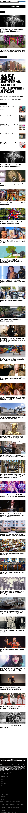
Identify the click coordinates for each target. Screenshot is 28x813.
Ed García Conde (3, 32)
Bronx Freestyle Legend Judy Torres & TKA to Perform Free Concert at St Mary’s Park (12, 669)
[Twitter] (4, 773)
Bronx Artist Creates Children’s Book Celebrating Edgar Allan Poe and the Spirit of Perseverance (12, 261)
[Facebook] (1, 773)
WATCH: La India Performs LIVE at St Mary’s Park (12, 650)
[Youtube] (7, 773)
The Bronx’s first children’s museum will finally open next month (12, 203)
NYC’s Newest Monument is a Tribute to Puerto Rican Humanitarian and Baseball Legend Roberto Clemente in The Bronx (12, 476)
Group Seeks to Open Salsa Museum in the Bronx (11, 301)
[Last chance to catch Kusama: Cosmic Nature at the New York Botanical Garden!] (12, 214)
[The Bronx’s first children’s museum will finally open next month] (12, 195)
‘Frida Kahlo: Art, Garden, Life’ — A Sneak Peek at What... (8, 107)
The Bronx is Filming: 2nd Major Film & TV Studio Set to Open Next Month (11, 418)
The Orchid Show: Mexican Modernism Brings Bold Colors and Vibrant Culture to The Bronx (12, 51)
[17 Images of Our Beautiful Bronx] (22, 136)
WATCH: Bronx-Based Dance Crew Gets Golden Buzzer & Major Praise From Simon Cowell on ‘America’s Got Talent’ (12, 398)
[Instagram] (10, 773)
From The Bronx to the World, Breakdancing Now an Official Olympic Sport (12, 359)
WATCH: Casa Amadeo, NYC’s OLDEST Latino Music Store (12, 572)
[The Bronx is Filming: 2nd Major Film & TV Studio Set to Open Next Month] (12, 409)
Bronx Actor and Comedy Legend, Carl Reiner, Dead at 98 (12, 378)
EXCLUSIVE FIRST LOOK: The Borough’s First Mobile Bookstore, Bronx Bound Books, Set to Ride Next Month (12, 340)
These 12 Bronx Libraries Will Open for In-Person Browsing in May (11, 320)
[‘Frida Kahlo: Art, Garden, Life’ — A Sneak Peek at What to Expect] (22, 109)
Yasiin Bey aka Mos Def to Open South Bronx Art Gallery (12, 631)
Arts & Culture (3, 28)
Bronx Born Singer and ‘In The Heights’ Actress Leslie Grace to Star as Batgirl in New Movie (12, 281)
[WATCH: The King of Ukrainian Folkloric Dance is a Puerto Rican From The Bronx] (12, 699)
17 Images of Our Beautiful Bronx (7, 133)
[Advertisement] (14, 744)
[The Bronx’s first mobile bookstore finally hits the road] (12, 233)
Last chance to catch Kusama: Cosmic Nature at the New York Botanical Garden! (12, 222)
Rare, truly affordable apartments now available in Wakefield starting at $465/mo (12, 83)
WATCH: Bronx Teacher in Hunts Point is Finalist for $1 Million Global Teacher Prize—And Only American (12, 515)
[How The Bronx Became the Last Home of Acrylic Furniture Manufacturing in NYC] (12, 603)
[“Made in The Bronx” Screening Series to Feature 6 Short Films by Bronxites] (22, 127)
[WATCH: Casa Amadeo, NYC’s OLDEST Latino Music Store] (12, 564)
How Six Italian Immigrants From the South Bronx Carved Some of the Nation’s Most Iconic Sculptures (12, 592)
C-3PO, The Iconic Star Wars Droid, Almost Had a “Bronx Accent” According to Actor (11, 437)
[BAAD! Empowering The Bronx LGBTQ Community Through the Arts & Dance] (12, 680)
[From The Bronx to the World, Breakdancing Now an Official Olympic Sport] (12, 351)
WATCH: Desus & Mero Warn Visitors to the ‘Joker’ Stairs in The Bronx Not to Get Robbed (12, 456)
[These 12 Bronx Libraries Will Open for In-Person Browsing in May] (12, 312)
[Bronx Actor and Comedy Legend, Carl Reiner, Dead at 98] (12, 370)
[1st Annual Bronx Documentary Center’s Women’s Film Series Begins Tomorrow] (22, 145)
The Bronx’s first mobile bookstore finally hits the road (12, 241)
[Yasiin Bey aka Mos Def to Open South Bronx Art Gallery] (12, 623)
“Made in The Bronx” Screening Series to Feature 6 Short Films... (9, 125)
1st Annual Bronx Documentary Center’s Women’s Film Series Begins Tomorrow (8, 143)
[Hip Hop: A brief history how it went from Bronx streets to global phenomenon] (12, 21)
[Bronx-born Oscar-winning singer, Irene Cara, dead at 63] (12, 176)
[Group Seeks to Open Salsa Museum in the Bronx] (12, 293)
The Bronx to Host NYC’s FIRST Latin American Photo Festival (12, 726)
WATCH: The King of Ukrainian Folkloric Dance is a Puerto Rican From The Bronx (12, 707)
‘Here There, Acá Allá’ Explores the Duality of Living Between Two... (8, 116)
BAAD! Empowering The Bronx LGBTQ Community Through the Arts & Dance (10, 688)
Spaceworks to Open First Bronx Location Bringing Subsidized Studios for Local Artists (12, 534)
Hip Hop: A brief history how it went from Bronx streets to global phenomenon (11, 30)
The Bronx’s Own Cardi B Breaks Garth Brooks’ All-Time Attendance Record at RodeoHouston (12, 495)
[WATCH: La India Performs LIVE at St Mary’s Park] (12, 642)
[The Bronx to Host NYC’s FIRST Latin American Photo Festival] (12, 718)
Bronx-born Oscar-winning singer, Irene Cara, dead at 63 (12, 184)
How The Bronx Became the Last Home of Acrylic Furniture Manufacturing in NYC (11, 612)
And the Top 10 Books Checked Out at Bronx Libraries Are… (12, 553)
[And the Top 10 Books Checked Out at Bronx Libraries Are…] (12, 545)
